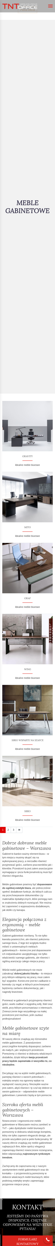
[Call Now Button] (48, 1239)
